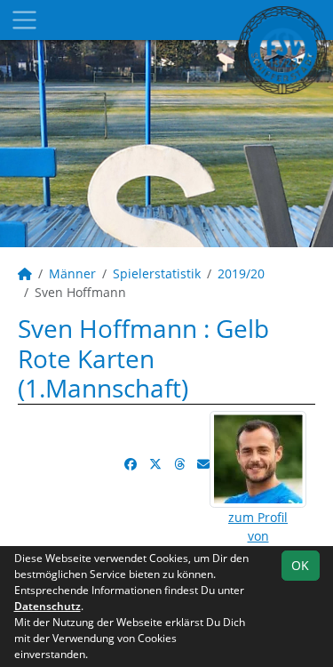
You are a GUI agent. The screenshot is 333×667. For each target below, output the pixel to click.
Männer (72, 273)
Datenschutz (47, 606)
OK (300, 565)
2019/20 (241, 273)
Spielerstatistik (157, 273)
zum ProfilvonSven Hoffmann (258, 536)
